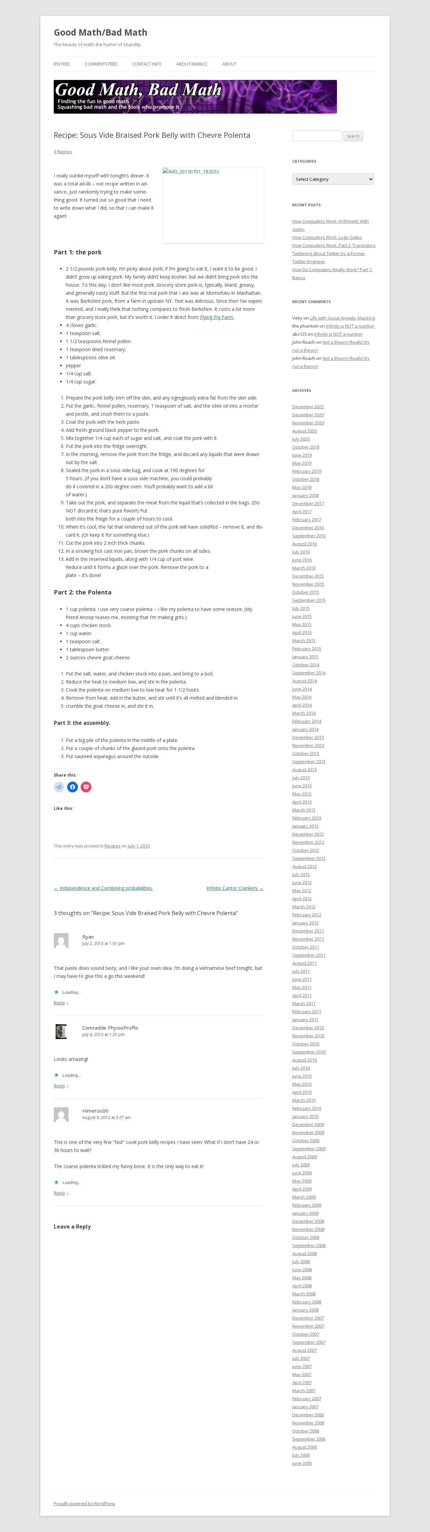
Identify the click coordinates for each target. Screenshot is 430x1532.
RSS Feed (62, 64)
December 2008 (308, 1221)
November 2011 (308, 939)
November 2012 (308, 842)
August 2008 (304, 1253)
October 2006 (305, 1431)
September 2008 (309, 1245)
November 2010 (308, 1036)
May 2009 (301, 1181)
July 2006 (301, 1455)
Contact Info (147, 64)
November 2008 (308, 1229)
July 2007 (301, 1358)
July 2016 (301, 552)
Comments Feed (101, 64)
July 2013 (301, 778)
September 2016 (309, 536)
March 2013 (303, 810)
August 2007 (304, 1350)
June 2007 (302, 1366)
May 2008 (301, 1278)
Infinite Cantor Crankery (235, 888)
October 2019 (305, 447)
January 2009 (305, 1213)
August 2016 (304, 544)
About (229, 64)
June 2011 (302, 979)
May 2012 (301, 890)
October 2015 (305, 592)
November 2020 (308, 423)
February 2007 (306, 1399)
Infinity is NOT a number (350, 326)
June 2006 (302, 1463)
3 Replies (63, 152)
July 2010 (301, 1068)
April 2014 (302, 705)
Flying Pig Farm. (217, 317)
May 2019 (301, 463)
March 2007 (303, 1391)
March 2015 (303, 640)
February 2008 (306, 1302)
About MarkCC (192, 64)
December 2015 (308, 576)
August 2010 (304, 1060)
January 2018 (305, 495)
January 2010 (305, 1116)
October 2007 (305, 1334)
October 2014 (305, 665)
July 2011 (301, 971)
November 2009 (308, 1132)
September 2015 (309, 600)
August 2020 (304, 431)
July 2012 (301, 874)
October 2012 (305, 850)
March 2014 (303, 713)
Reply (59, 1003)
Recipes (112, 846)
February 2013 (306, 818)
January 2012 (305, 923)
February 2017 (306, 519)
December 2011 (308, 931)
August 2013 (304, 770)
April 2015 (302, 632)
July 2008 (301, 1261)
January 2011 (305, 1020)
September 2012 (309, 858)
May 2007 (301, 1374)
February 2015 (306, 649)
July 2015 (301, 608)
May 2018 (301, 487)
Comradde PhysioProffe (110, 1027)
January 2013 (305, 826)
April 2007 (302, 1382)
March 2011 (303, 1003)
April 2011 (302, 995)
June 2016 (302, 560)
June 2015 (302, 616)
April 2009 (302, 1189)
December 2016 (308, 528)
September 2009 (309, 1149)
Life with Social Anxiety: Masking (342, 318)
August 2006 (304, 1447)
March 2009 (303, 1197)
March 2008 (303, 1294)
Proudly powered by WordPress (84, 1503)
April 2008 (302, 1286)
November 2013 (308, 745)
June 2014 (302, 689)
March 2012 (303, 907)
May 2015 (301, 624)
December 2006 (308, 1415)
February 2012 (306, 915)
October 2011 (305, 947)
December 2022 (308, 407)
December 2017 (308, 503)
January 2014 (305, 729)
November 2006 (308, 1423)
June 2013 (302, 786)
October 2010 (305, 1044)
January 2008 (305, 1310)
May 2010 (301, 1084)
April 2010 (302, 1092)
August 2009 (304, 1157)
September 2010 (309, 1052)
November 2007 (308, 1326)
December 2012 (308, 834)
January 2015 (305, 657)
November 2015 (308, 584)
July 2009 (301, 1165)
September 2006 (309, 1439)
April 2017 (302, 511)
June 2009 (302, 1173)
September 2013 (309, 761)
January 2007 (305, 1407)
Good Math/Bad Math (100, 32)
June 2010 (302, 1076)
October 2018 (305, 479)
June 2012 (302, 882)
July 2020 (301, 439)
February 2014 (306, 721)
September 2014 (309, 673)
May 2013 (301, 794)
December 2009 (308, 1124)
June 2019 (302, 455)
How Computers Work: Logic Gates (327, 237)
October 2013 (305, 753)
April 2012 (302, 899)
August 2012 (304, 866)
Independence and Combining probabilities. (103, 888)
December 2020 (308, 415)
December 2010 (308, 1028)
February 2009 (306, 1205)
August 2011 (304, 963)
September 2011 (309, 955)
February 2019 (306, 471)
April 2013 (302, 802)
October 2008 (305, 1237)
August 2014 (304, 681)
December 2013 (308, 737)
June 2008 (302, 1270)
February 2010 (306, 1108)
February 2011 (306, 1011)
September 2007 (309, 1342)
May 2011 (301, 987)
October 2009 (305, 1140)
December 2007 (308, 1318)
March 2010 (303, 1100)
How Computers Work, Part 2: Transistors (334, 245)
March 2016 (303, 568)
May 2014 (301, 697)
